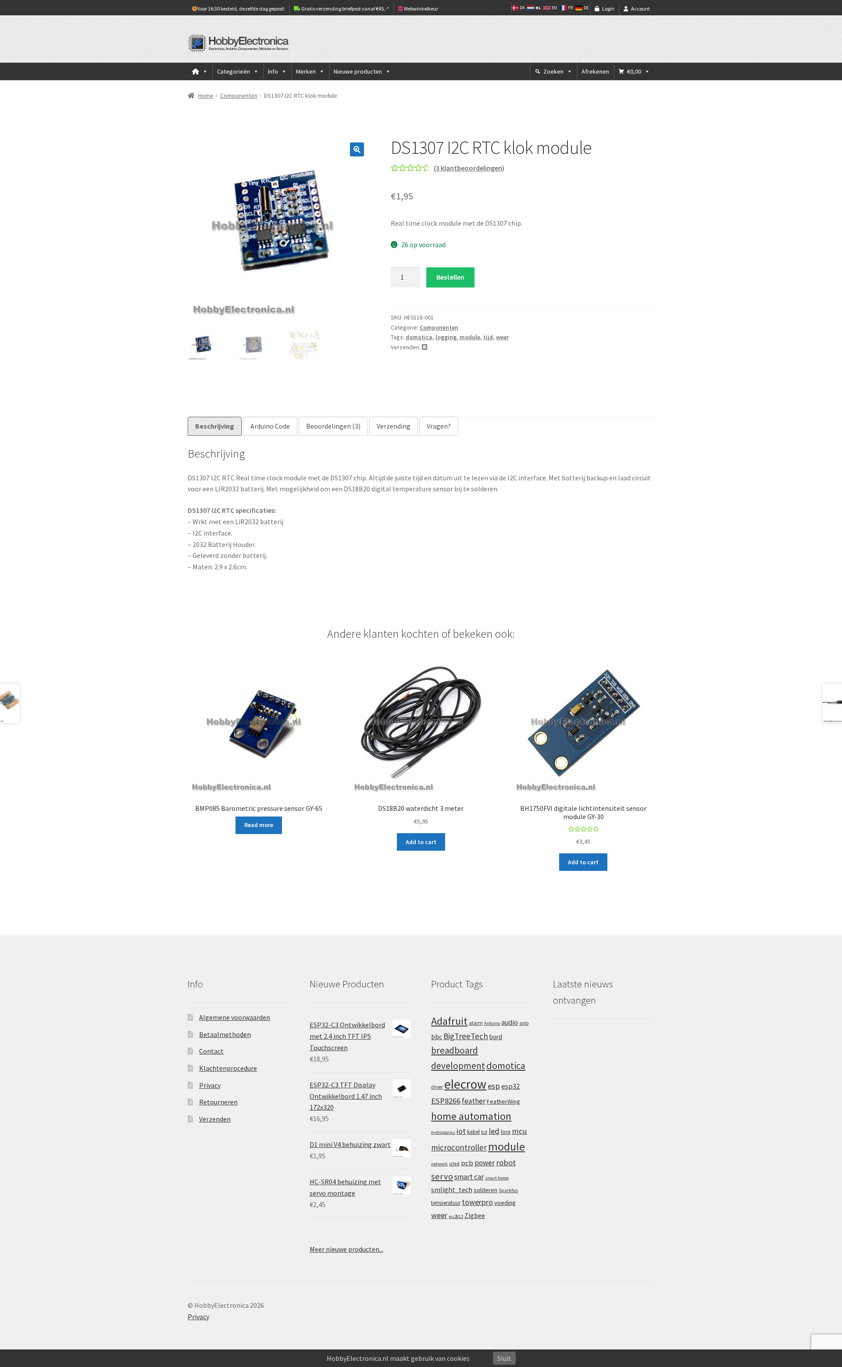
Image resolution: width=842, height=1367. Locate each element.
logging (446, 337)
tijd (488, 337)
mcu (519, 1131)
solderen (485, 1190)
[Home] (200, 71)
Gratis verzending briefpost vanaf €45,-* (344, 8)
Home (206, 95)
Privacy (210, 1085)
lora (505, 1131)
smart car (469, 1177)
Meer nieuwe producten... (346, 1249)
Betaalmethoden (225, 1034)
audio (509, 1022)
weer (502, 337)
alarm (476, 1022)
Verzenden (215, 1119)
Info (273, 71)
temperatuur (445, 1202)
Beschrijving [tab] (214, 426)
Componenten (238, 95)
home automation (471, 1116)
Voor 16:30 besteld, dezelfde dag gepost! (241, 8)
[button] (357, 149)
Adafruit (449, 1021)
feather (473, 1101)
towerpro (477, 1202)
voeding (505, 1203)
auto (523, 1023)
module (470, 337)
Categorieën (233, 71)
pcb (467, 1163)
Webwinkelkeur (420, 8)
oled (454, 1163)
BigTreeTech (465, 1036)
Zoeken (553, 71)
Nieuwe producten (358, 71)
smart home (497, 1178)
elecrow (465, 1084)
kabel (473, 1131)
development (458, 1066)
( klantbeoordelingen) (469, 167)
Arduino (492, 1023)
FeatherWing (503, 1101)
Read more (258, 825)
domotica (419, 337)
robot (506, 1163)
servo (442, 1176)
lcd (484, 1132)
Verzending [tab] (393, 426)
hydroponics (443, 1132)
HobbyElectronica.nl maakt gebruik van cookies (398, 1358)
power (485, 1163)
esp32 (510, 1086)
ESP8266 (445, 1101)
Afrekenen (595, 71)
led (494, 1131)
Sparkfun (508, 1190)
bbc (436, 1037)
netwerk (439, 1164)
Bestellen (450, 277)
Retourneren (218, 1101)
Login (608, 8)
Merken (306, 71)
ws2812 (456, 1216)
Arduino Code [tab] (270, 426)
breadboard (454, 1050)
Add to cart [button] (421, 842)
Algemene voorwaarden (234, 1017)
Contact (211, 1051)
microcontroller (459, 1147)
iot (461, 1131)
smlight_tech (451, 1189)
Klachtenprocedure (228, 1068)
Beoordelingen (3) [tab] (333, 426)
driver (437, 1087)
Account (640, 8)
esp (494, 1086)
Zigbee (474, 1215)
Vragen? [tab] (439, 426)
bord (495, 1037)
